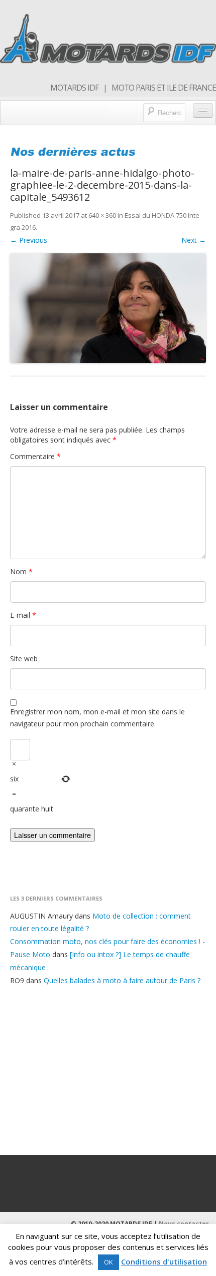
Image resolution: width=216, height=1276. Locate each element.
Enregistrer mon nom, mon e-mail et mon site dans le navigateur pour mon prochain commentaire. (97, 717)
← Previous (28, 240)
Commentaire (35, 456)
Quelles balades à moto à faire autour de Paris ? (122, 980)
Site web (24, 658)
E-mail (23, 615)
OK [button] (108, 1261)
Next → (193, 240)
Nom (21, 571)
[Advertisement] (108, 1068)
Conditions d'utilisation (164, 1261)
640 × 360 (102, 215)
